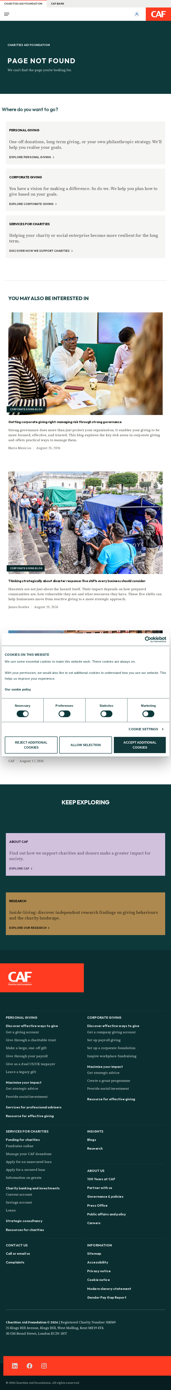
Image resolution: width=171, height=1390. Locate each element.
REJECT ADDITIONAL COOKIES (31, 745)
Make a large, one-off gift (26, 1048)
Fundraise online (19, 1146)
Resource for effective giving (30, 1116)
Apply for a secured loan (25, 1169)
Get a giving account (22, 1032)
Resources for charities (25, 1230)
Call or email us (18, 1253)
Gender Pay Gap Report (106, 1297)
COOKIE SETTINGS (143, 729)
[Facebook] (29, 1366)
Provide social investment (27, 1096)
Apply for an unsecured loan (29, 1161)
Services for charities (27, 1131)
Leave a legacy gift (21, 1072)
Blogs (91, 1140)
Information (99, 1245)
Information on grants (23, 1177)
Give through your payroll (27, 1056)
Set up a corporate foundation (111, 1048)
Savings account (19, 1202)
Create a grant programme (108, 1080)
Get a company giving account (111, 1032)
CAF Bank (57, 3)
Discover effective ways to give (32, 1026)
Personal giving (21, 1017)
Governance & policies (105, 1196)
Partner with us (99, 1188)
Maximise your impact (24, 1082)
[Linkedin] (15, 1366)
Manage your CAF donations (29, 1154)
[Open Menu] (8, 14)
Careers (94, 1223)
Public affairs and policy (106, 1214)
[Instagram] (44, 1366)
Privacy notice (99, 1271)
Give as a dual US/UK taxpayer (30, 1064)
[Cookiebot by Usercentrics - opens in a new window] (148, 639)
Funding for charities (23, 1140)
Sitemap (94, 1253)
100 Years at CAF (101, 1179)
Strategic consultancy (24, 1221)
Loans (11, 1210)
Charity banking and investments (33, 1188)
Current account (19, 1194)
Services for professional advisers (34, 1107)
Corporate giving (104, 1017)
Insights (95, 1131)
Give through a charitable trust (31, 1040)
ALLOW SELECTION (85, 745)
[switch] (64, 714)
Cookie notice (98, 1280)
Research (95, 1148)
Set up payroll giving (104, 1040)
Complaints (15, 1262)
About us (95, 1170)
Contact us (17, 1245)
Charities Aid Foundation (23, 3)
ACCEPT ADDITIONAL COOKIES (139, 745)
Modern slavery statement (109, 1289)
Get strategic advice (22, 1088)
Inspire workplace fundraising (111, 1056)
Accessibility (97, 1262)
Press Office (97, 1205)
